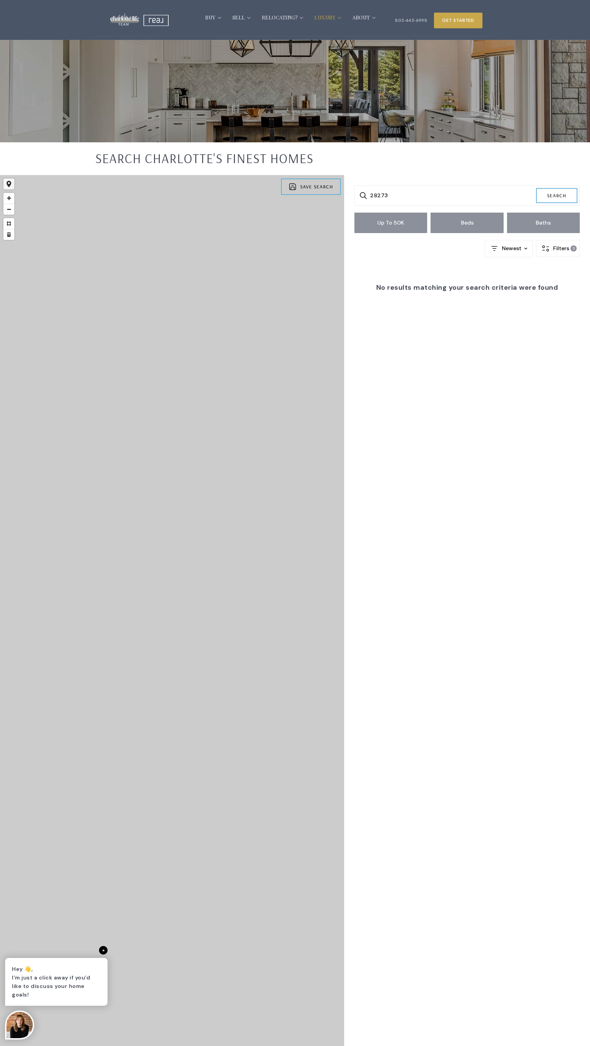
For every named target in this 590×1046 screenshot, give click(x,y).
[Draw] (8, 223)
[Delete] (8, 234)
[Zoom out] (8, 209)
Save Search (316, 186)
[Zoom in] (8, 198)
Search (556, 195)
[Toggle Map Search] (8, 183)
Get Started (458, 20)
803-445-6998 (411, 20)
